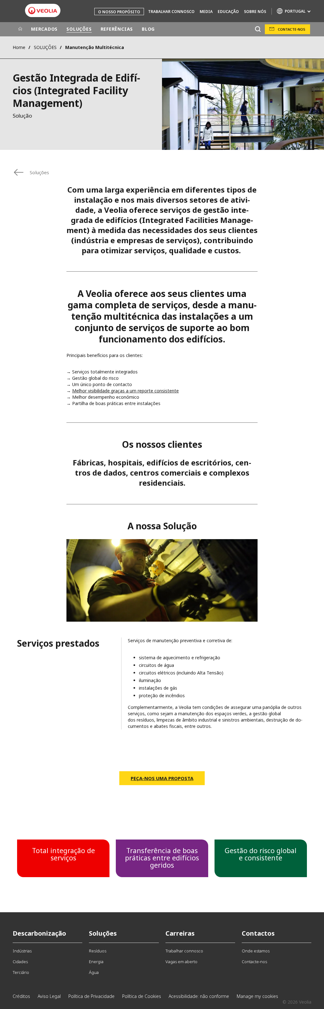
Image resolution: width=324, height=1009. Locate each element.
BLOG (148, 29)
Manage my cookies (257, 996)
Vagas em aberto (181, 961)
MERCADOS (44, 29)
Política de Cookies (141, 996)
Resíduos (97, 951)
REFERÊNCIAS (117, 29)
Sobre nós (255, 11)
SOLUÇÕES (78, 29)
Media (206, 11)
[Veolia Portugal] (42, 10)
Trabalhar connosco (171, 11)
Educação (228, 11)
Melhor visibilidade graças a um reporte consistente (125, 391)
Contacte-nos (291, 29)
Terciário (21, 972)
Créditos (21, 996)
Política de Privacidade (91, 996)
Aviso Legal (49, 996)
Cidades (20, 961)
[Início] (20, 29)
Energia (96, 961)
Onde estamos (256, 951)
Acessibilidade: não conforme (199, 996)
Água (94, 972)
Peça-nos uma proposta (162, 778)
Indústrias (22, 951)
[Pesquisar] (258, 29)
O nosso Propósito (119, 12)
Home (19, 47)
